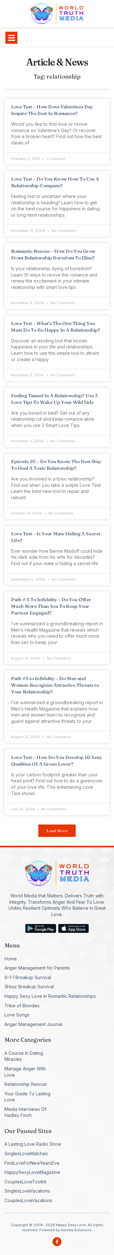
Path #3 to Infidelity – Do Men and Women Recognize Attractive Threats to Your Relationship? (55, 685)
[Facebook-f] (57, 1241)
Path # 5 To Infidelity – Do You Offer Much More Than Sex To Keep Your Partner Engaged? (51, 606)
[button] (11, 38)
